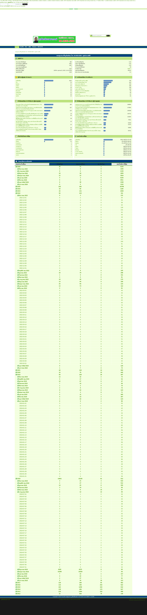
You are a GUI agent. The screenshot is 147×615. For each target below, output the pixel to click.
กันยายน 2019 (23, 383)
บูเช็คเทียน (18, 80)
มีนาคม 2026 (23, 180)
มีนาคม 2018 (23, 576)
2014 (18, 589)
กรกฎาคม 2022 (23, 279)
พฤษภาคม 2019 (24, 392)
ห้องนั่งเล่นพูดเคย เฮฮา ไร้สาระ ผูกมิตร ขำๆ (85, 96)
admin (17, 96)
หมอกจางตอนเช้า (79, 153)
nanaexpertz (19, 144)
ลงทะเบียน (25, 2)
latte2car (18, 151)
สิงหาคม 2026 (23, 169)
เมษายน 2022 (23, 286)
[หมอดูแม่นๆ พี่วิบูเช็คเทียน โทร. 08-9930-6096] (54, 42)
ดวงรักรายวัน (78, 87)
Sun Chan (18, 94)
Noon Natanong (19, 149)
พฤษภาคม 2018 (24, 571)
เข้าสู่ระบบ (18, 2)
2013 (18, 591)
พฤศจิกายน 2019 (24, 379)
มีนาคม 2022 (23, 288)
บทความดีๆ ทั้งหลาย (80, 89)
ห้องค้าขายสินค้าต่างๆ (80, 92)
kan (76, 155)
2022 (18, 193)
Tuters (17, 85)
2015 (18, 587)
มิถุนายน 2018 (23, 569)
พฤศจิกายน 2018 (24, 483)
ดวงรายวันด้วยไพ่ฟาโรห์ (81, 82)
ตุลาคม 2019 (23, 381)
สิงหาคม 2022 (23, 277)
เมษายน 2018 (23, 574)
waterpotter (18, 92)
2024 (18, 189)
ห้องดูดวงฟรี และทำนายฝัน (81, 80)
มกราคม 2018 (23, 580)
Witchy (17, 87)
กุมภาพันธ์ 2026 (24, 182)
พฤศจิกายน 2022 (24, 270)
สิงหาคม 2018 (23, 490)
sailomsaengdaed (20, 153)
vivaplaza (18, 143)
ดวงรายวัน (77, 94)
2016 (18, 585)
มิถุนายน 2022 (23, 281)
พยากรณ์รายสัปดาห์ (80, 84)
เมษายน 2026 (23, 178)
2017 (18, 582)
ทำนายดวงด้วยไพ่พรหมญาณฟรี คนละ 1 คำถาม (27, 127)
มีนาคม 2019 (23, 396)
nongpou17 (18, 146)
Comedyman (19, 148)
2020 (18, 372)
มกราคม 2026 (23, 184)
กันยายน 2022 (23, 275)
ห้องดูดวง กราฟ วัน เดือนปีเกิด (82, 90)
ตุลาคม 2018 (23, 485)
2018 (18, 478)
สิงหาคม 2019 (23, 385)
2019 (18, 374)
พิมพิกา (129, 68)
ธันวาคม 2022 (23, 195)
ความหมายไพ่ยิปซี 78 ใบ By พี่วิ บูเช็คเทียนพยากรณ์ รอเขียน (29, 113)
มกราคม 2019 (23, 401)
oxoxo (17, 155)
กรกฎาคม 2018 (23, 492)
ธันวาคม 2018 (23, 481)
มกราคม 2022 (23, 368)
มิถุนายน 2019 (23, 390)
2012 (18, 593)
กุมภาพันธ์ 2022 (24, 366)
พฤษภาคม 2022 (24, 284)
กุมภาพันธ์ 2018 (24, 578)
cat (16, 82)
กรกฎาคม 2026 (23, 171)
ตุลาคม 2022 (23, 273)
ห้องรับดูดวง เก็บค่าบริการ (81, 85)
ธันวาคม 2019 (23, 377)
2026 (18, 166)
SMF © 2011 (136, 598)
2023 (18, 191)
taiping (17, 84)
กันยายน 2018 (23, 487)
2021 (18, 370)
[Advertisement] (73, 22)
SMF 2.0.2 (132, 598)
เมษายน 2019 (23, 394)
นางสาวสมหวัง (19, 89)
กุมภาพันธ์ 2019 (24, 399)
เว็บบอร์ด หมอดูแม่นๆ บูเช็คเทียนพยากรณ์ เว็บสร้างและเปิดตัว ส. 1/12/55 (77, 596)
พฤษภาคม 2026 (24, 175)
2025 (18, 186)
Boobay (77, 149)
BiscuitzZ (18, 90)
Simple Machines (142, 598)
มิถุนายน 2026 (23, 173)
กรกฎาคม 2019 (23, 388)
